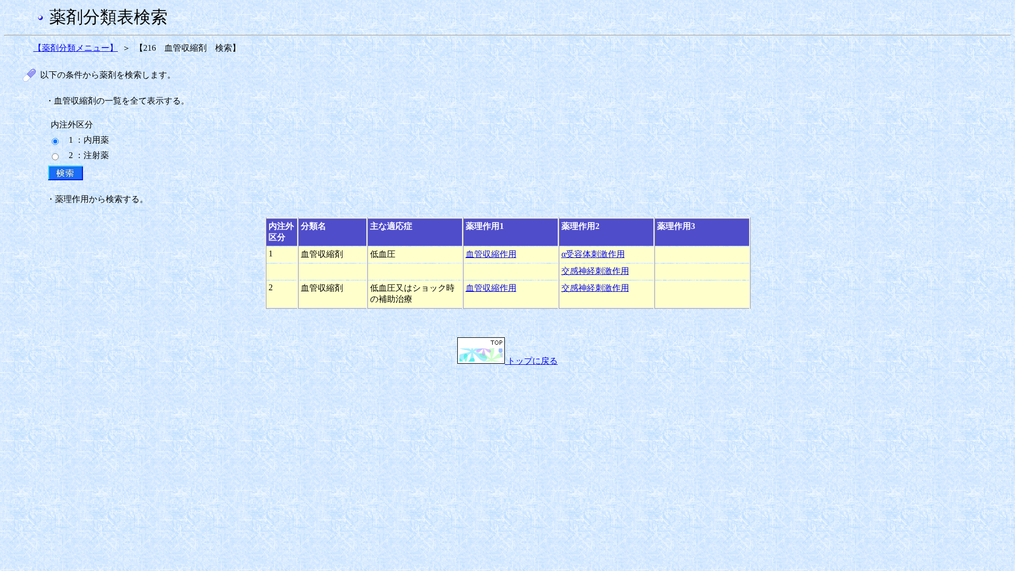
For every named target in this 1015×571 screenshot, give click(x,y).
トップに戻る (531, 360)
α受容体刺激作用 (593, 254)
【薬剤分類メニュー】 (75, 47)
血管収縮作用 (491, 254)
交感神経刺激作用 (595, 270)
